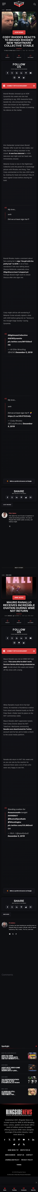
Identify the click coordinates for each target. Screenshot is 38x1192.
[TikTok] (19, 1144)
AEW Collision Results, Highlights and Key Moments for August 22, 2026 (10, 1057)
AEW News (8, 9)
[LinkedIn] (21, 73)
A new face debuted (16, 153)
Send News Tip (13, 1150)
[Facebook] (7, 73)
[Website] (10, 934)
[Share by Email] (30, 497)
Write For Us (25, 1150)
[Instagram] (14, 77)
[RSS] (24, 1144)
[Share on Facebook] (7, 497)
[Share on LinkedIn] (17, 497)
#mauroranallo (14, 812)
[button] (35, 4)
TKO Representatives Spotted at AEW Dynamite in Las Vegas (10, 1081)
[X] (12, 73)
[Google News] (17, 73)
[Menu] (4, 4)
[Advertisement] (17, 242)
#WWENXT (13, 816)
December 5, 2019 (24, 352)
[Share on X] (12, 497)
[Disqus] (19, 1003)
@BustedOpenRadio (17, 819)
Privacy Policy (27, 1159)
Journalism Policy (12, 1159)
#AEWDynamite (15, 338)
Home (3, 9)
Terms (19, 1164)
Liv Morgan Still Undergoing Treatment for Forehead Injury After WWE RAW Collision (8, 1093)
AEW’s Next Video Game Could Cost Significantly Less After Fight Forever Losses (10, 1069)
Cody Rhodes (7, 504)
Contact (29, 1155)
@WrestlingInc (14, 822)
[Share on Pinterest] (21, 497)
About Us (20, 1155)
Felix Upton (9, 50)
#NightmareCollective (18, 335)
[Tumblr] (28, 1139)
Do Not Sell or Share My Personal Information (19, 1174)
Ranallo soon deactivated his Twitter (17, 729)
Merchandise (10, 1155)
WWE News (19, 597)
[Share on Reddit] (26, 497)
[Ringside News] (19, 4)
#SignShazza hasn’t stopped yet (15, 272)
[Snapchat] (19, 77)
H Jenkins (9, 615)
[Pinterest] (26, 73)
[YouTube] (30, 73)
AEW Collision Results (8, 1053)
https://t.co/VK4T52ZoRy (19, 416)
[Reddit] (23, 77)
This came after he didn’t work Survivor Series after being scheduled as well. (19, 664)
